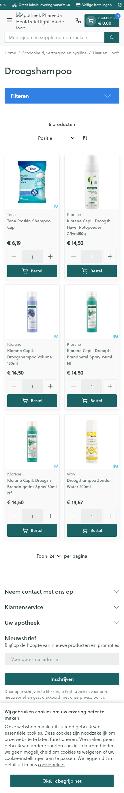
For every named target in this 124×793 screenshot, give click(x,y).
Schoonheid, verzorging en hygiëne (54, 53)
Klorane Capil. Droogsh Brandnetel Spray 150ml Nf (89, 357)
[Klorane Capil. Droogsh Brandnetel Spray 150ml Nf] (92, 312)
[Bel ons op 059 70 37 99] (78, 21)
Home (10, 53)
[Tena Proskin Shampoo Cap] (32, 182)
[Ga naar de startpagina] (44, 20)
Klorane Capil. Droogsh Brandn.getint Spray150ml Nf (32, 486)
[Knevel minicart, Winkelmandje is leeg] (91, 21)
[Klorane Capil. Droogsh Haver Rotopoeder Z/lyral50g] (92, 182)
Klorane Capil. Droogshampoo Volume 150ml (29, 357)
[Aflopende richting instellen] (84, 138)
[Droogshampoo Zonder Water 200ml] (92, 441)
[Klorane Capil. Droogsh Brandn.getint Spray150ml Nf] (32, 441)
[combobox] (55, 37)
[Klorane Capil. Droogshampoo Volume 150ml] (32, 312)
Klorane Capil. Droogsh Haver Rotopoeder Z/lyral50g (89, 227)
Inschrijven (62, 679)
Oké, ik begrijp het (62, 780)
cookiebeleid (51, 764)
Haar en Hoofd (106, 53)
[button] (62, 96)
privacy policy (92, 697)
